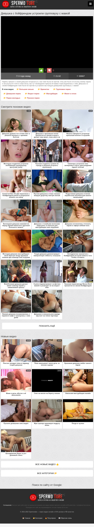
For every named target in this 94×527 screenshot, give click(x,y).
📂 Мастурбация (50, 94)
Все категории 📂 (47, 473)
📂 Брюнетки (43, 89)
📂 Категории (37, 518)
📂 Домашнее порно (12, 94)
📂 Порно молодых (12, 98)
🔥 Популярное (50, 518)
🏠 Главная (26, 518)
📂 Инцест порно (32, 94)
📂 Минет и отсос (69, 94)
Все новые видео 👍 (47, 464)
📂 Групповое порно (62, 89)
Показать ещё (47, 326)
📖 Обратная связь (65, 518)
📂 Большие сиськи (25, 89)
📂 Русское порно (32, 98)
